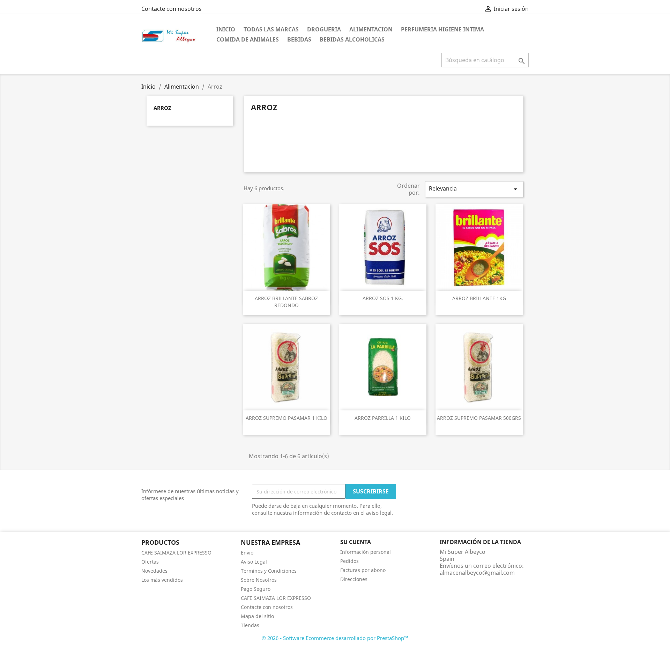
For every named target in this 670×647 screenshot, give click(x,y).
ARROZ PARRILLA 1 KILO (383, 418)
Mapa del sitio (257, 616)
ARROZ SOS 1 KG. (383, 298)
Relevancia (474, 189)
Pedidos (349, 561)
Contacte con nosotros (171, 9)
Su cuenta (355, 542)
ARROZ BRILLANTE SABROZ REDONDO (286, 301)
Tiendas (250, 625)
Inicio (225, 29)
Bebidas (299, 39)
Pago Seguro (255, 589)
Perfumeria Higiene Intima (442, 29)
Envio (247, 552)
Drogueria (324, 29)
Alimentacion (371, 29)
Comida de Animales (247, 39)
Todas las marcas (271, 29)
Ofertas (150, 561)
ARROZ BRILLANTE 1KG (479, 298)
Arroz (162, 107)
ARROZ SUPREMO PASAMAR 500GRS (479, 418)
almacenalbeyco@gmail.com (477, 573)
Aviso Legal (254, 561)
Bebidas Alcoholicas (352, 39)
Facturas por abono (363, 570)
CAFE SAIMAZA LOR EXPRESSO (176, 552)
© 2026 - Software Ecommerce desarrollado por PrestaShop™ (335, 637)
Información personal (365, 552)
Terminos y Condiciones (269, 570)
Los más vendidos (162, 580)
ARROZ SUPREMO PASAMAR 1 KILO (286, 418)
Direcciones (353, 579)
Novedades (154, 570)
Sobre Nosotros (259, 580)
